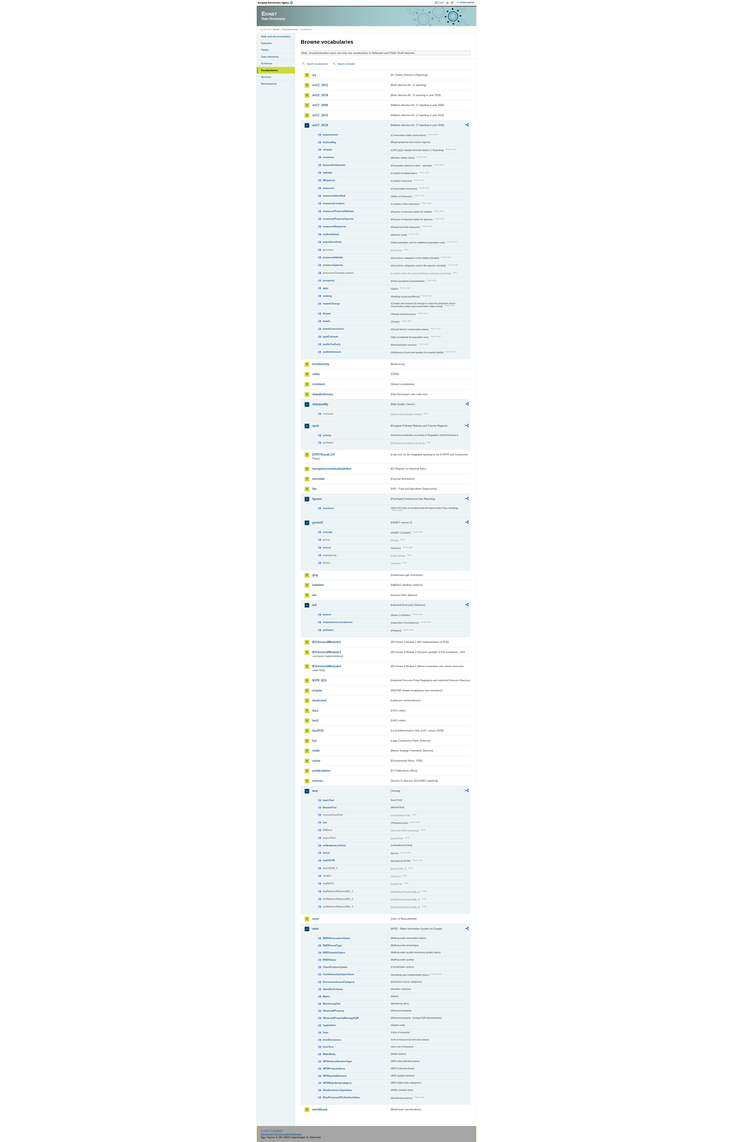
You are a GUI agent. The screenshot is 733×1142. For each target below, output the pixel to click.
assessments (330, 134)
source (327, 547)
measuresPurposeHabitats (338, 211)
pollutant (328, 630)
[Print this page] (448, 3)
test (315, 791)
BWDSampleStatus (334, 952)
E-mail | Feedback (272, 1130)
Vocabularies (269, 70)
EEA (276, 3)
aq (314, 75)
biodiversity (320, 364)
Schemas (266, 63)
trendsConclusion (333, 328)
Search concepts (346, 64)
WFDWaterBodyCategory (337, 1082)
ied (314, 605)
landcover (319, 700)
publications (321, 770)
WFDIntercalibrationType (337, 1061)
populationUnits (332, 242)
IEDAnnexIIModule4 (326, 666)
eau (325, 822)
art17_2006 (320, 105)
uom (315, 918)
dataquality (320, 404)
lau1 (315, 710)
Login (441, 2)
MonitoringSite (331, 1003)
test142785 (329, 860)
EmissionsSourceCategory (338, 982)
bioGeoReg (329, 142)
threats (327, 313)
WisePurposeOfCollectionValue (341, 1097)
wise (315, 928)
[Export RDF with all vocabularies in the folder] (467, 125)
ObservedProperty (333, 1010)
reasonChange (331, 303)
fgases (317, 498)
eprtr (315, 425)
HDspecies (329, 180)
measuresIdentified (334, 195)
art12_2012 (320, 85)
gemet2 (317, 522)
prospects (328, 280)
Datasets (266, 43)
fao (314, 488)
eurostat (318, 478)
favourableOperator (334, 165)
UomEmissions (332, 1039)
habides (318, 585)
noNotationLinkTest (334, 845)
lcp (314, 740)
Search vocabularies (317, 64)
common (318, 384)
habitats (327, 172)
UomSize (328, 1046)
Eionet (276, 29)
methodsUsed (331, 234)
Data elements (270, 56)
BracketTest (329, 807)
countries (328, 157)
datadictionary (322, 394)
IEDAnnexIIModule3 (326, 652)
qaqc (326, 288)
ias (314, 595)
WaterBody (329, 1054)
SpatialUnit (329, 1025)
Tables (265, 49)
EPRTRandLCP (323, 454)
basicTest (328, 800)
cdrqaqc (327, 149)
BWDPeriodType (332, 945)
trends (326, 321)
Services (266, 76)
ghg (315, 575)
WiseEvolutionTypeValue (337, 1090)
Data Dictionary (290, 29)
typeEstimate (330, 336)
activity (327, 435)
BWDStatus (329, 959)
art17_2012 (320, 115)
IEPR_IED (319, 680)
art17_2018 (320, 125)
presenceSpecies (333, 265)
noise (316, 760)
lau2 (315, 720)
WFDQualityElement (334, 1075)
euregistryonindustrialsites (331, 468)
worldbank (320, 1109)
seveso (317, 780)
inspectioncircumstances (337, 622)
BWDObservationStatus (336, 938)
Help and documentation (276, 36)
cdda (316, 374)
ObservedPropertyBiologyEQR (341, 1018)
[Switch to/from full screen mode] (453, 3)
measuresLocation (334, 203)
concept (327, 532)
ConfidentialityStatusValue (338, 974)
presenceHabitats (333, 257)
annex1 (327, 614)
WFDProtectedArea (334, 1068)
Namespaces (269, 83)
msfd (316, 750)
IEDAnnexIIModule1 (326, 642)
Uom (325, 1032)
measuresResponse (334, 226)
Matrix (326, 996)
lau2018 (318, 730)
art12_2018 (320, 95)
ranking (327, 296)
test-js (326, 852)
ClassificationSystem (335, 967)
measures (328, 188)
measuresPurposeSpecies (338, 218)
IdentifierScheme (333, 989)
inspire (317, 690)
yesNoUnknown (332, 351)
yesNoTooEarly (332, 344)
